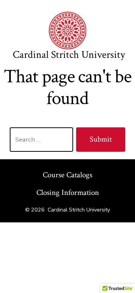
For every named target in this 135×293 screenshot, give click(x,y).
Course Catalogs (67, 175)
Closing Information (67, 192)
